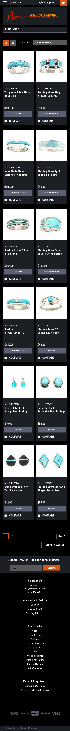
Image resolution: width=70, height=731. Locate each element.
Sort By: (26, 42)
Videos (35, 631)
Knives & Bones (35, 664)
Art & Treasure (35, 668)
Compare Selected (54, 545)
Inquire (18, 114)
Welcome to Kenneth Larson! (35, 690)
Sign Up (50, 2)
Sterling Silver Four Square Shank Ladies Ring (50, 254)
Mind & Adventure (35, 660)
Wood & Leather (35, 656)
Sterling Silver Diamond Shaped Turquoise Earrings (51, 490)
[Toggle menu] (5, 5)
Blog (35, 651)
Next (60, 536)
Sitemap (33, 728)
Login (40, 2)
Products (35, 639)
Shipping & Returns (35, 613)
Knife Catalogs (35, 635)
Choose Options (51, 114)
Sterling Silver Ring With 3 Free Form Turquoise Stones (49, 96)
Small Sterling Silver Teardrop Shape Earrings (16, 490)
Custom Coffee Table (35, 686)
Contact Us (35, 647)
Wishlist (35, 605)
